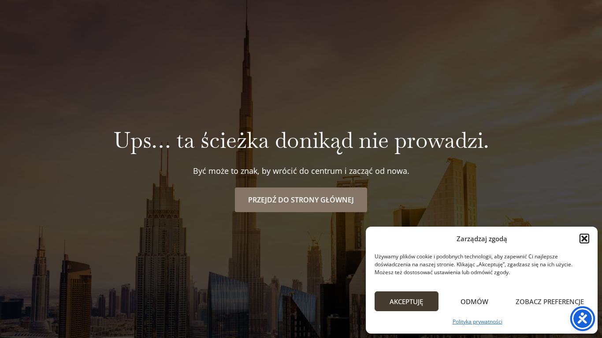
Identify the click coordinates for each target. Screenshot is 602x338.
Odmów (474, 301)
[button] (584, 238)
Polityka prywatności (477, 321)
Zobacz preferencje (550, 301)
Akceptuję (406, 301)
